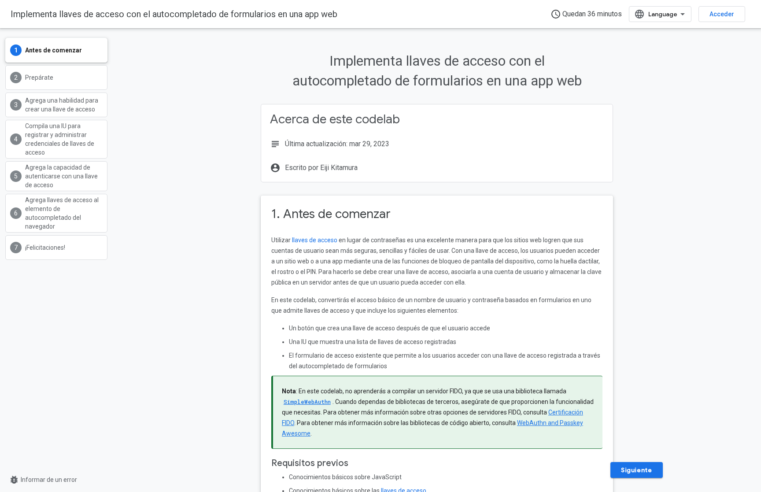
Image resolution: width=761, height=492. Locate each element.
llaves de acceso (314, 240)
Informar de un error (43, 479)
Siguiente (636, 470)
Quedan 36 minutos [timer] (586, 14)
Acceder (721, 14)
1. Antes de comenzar (331, 214)
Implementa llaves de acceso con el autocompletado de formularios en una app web (174, 14)
